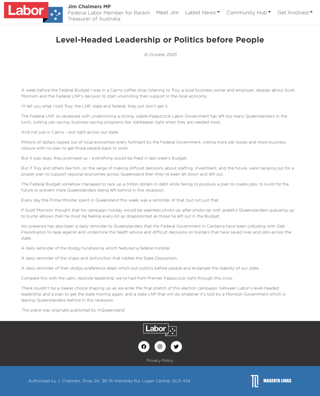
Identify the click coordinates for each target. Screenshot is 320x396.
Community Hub (246, 12)
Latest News (200, 12)
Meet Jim (167, 12)
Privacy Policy (160, 360)
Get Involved (293, 12)
